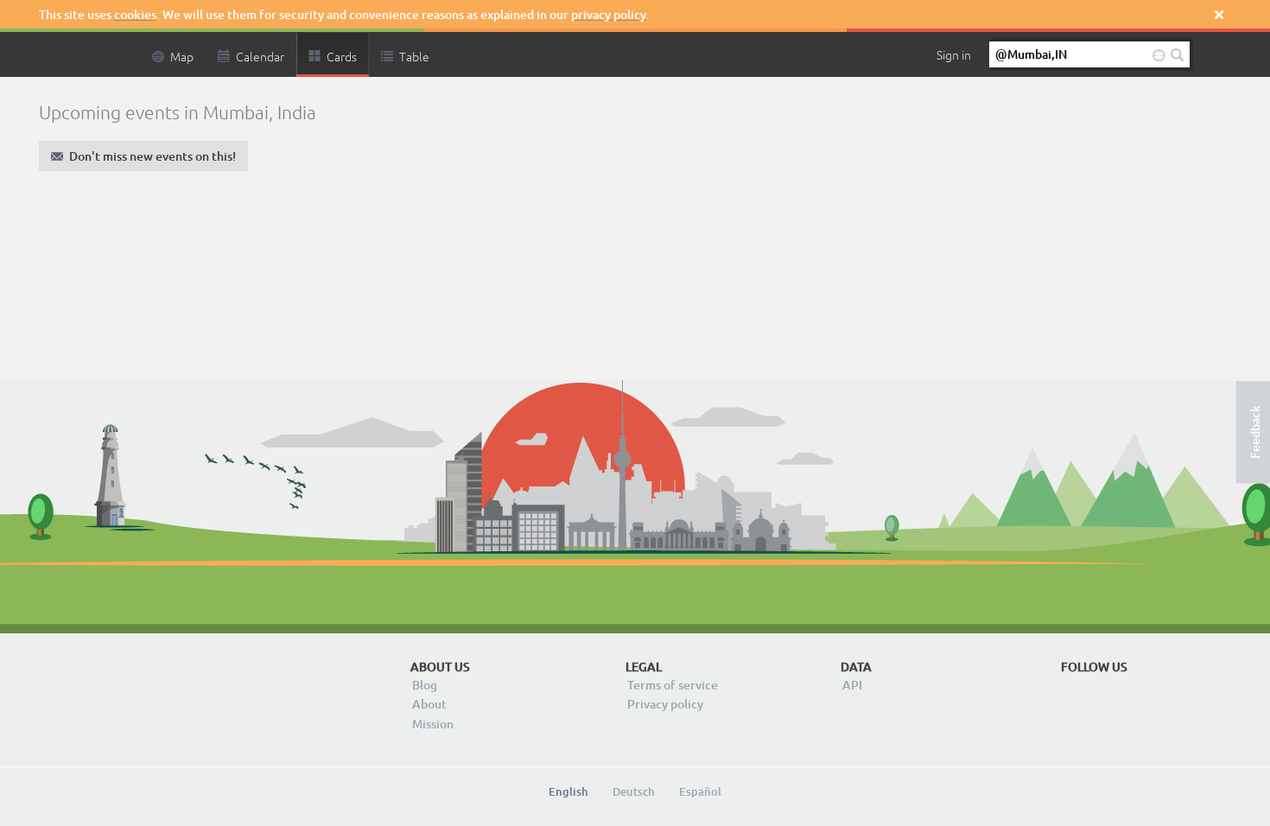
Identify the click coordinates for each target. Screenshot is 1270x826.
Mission (433, 723)
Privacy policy (665, 704)
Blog (424, 685)
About (429, 704)
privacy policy (608, 14)
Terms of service (672, 685)
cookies (135, 14)
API (852, 685)
